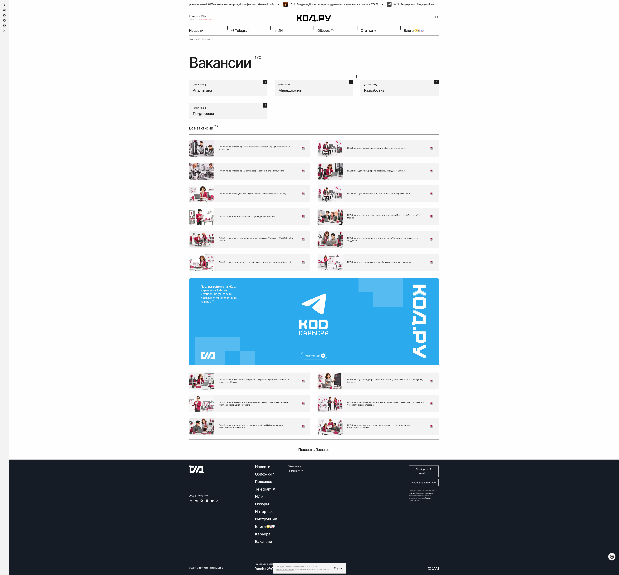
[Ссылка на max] (4, 15)
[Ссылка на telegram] (4, 5)
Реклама (294, 470)
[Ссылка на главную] (196, 469)
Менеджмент (290, 90)
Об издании (294, 466)
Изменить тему (421, 482)
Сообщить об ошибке (424, 471)
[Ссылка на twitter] (4, 30)
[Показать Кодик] (611, 556)
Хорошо (338, 568)
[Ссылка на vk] (4, 10)
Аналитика (202, 90)
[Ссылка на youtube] (4, 25)
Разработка (374, 90)
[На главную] (314, 18)
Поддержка (203, 113)
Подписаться (311, 355)
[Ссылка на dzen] (4, 20)
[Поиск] (437, 17)
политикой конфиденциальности (421, 493)
